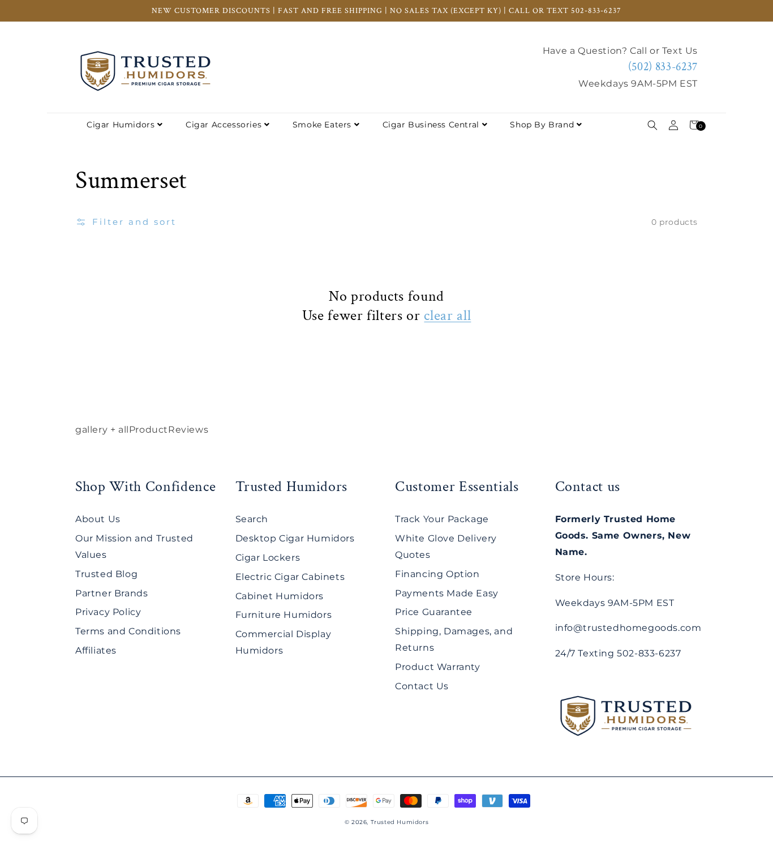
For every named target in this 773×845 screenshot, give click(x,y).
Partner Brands (111, 593)
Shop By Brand (542, 125)
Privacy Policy (108, 612)
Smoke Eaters (322, 125)
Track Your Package (442, 519)
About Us (98, 519)
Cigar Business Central (431, 125)
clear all (447, 315)
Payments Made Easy (447, 593)
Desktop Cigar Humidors (295, 538)
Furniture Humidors (283, 614)
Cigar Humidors (120, 125)
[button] (652, 124)
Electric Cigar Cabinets (290, 576)
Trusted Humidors (400, 822)
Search (252, 519)
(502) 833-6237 (663, 66)
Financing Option (437, 574)
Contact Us (422, 686)
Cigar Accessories (223, 125)
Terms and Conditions (128, 631)
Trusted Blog (106, 574)
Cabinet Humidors (279, 596)
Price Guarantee (434, 612)
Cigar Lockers (267, 557)
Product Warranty (437, 667)
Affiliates (96, 650)
